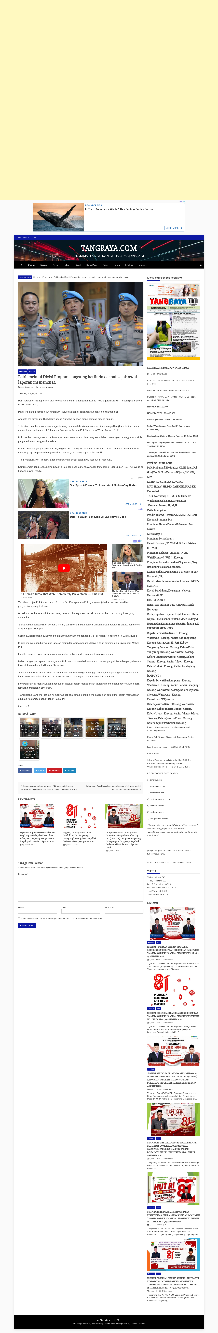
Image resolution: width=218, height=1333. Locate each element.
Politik (105, 265)
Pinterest (55, 770)
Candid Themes (138, 1323)
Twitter (40, 770)
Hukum (67, 265)
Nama (21, 907)
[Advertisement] (75, 47)
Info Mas (129, 265)
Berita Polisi (91, 265)
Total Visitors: (153, 894)
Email (64, 907)
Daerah (31, 265)
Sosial (78, 265)
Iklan (158, 942)
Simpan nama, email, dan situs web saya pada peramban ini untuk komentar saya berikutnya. (61, 918)
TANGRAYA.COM (109, 248)
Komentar (23, 874)
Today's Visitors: (155, 880)
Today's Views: (154, 877)
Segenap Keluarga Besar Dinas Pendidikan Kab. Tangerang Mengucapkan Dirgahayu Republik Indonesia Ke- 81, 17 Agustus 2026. (79, 837)
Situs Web (109, 907)
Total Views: (153, 891)
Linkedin (70, 770)
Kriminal (43, 265)
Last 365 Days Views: (157, 887)
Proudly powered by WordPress (87, 1323)
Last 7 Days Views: (156, 884)
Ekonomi (142, 265)
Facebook (26, 770)
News (55, 265)
